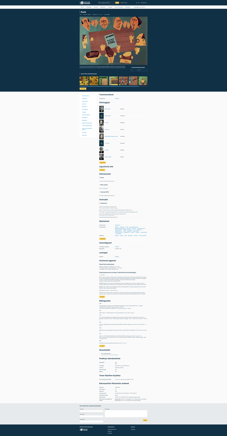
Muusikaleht (84, 120)
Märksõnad (102, 7)
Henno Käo (107, 129)
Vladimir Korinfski (108, 156)
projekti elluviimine (118, 232)
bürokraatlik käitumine (133, 227)
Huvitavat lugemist (86, 114)
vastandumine (118, 233)
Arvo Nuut (107, 122)
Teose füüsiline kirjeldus (87, 125)
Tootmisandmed (85, 95)
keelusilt (121, 235)
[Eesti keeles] (137, 3)
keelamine (134, 228)
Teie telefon (82, 419)
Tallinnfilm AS (117, 225)
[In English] (139, 3)
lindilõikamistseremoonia (128, 229)
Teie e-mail (82, 414)
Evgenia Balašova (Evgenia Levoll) (111, 136)
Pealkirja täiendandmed (87, 123)
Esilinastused (84, 101)
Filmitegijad (88, 7)
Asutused (96, 7)
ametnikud (122, 227)
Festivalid (110, 7)
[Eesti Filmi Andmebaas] (85, 2)
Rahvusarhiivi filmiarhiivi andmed (87, 129)
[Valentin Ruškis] (101, 116)
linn (134, 229)
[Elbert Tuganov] (101, 109)
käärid (125, 235)
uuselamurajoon (144, 232)
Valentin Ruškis (107, 115)
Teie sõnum (107, 409)
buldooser (117, 235)
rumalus (132, 232)
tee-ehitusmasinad (142, 235)
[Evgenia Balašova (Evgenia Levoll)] (101, 136)
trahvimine (137, 232)
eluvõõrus (129, 228)
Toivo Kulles (107, 143)
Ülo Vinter (106, 150)
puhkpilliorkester (126, 232)
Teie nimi (81, 409)
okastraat (136, 235)
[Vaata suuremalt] (113, 41)
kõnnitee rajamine (118, 229)
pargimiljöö (129, 231)
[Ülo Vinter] (101, 150)
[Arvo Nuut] (101, 123)
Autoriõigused (85, 109)
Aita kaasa (84, 132)
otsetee (124, 231)
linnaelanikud (139, 229)
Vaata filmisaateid (119, 7)
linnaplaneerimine (118, 231)
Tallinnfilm (117, 98)
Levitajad (84, 112)
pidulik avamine (136, 231)
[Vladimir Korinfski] (101, 157)
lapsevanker (130, 235)
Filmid (82, 7)
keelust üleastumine (141, 228)
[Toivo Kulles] (101, 143)
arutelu (126, 227)
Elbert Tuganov (100, 14)
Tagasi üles (84, 135)
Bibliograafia (84, 117)
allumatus (117, 227)
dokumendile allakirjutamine (120, 228)
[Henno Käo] (101, 129)
